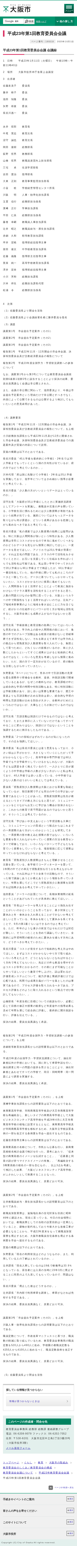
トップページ (11, 1462)
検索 (31, 21)
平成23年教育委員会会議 (54, 1472)
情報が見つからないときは (24, 1401)
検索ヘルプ (41, 21)
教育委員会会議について (18, 1472)
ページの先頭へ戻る (64, 1487)
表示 (71, 1499)
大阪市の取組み (58, 1462)
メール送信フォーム (18, 1448)
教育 (40, 1462)
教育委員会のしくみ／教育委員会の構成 (27, 1467)
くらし (28, 1462)
